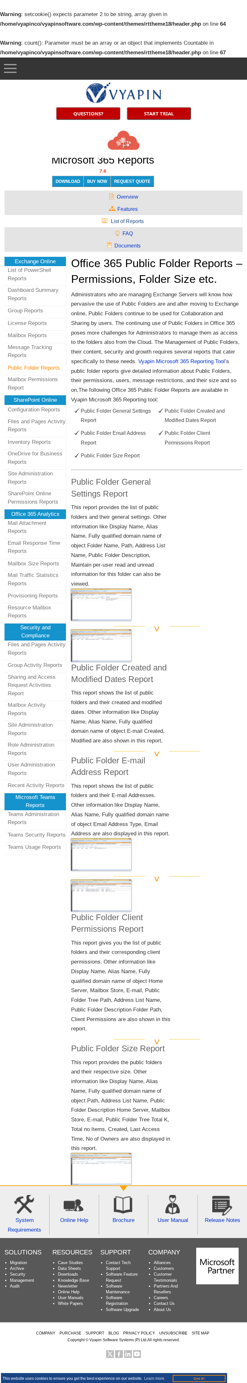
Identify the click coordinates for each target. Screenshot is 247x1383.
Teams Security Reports (37, 835)
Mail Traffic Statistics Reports (33, 579)
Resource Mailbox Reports (29, 612)
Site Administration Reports (30, 478)
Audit (15, 1286)
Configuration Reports (34, 410)
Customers (164, 1268)
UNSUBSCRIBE (173, 1333)
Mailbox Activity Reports (27, 709)
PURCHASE (70, 1333)
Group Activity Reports (35, 665)
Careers (161, 1297)
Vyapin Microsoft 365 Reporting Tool (181, 361)
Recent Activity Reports (36, 785)
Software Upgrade (122, 1309)
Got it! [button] (199, 1378)
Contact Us (164, 1303)
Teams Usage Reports (34, 847)
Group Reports (25, 311)
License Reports (27, 323)
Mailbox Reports (27, 335)
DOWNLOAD (68, 181)
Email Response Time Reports (34, 547)
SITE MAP (200, 1333)
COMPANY (45, 1333)
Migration (18, 1262)
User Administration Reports (31, 769)
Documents (127, 245)
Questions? (88, 113)
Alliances (162, 1262)
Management (22, 1280)
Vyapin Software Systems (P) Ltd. (118, 1340)
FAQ (128, 233)
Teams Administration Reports (33, 818)
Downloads (68, 1274)
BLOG (113, 1333)
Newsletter (68, 1286)
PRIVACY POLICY (139, 1333)
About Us (162, 1309)
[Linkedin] (128, 1354)
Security (17, 1274)
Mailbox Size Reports (33, 564)
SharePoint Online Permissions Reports (33, 497)
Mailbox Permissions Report (33, 383)
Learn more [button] (154, 1378)
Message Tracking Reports (30, 351)
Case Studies (70, 1262)
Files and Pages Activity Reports (37, 425)
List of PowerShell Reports (29, 274)
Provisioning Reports (33, 596)
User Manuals (71, 1297)
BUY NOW (97, 181)
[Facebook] (119, 1354)
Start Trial (159, 113)
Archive (17, 1268)
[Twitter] (110, 1354)
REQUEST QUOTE (132, 181)
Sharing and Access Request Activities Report (32, 685)
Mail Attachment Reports (27, 527)
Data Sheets (69, 1268)
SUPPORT (115, 1252)
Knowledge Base (73, 1280)
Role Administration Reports (31, 749)
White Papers (70, 1303)
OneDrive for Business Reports (35, 458)
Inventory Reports (29, 442)
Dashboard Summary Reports (33, 294)
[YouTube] (137, 1354)
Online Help (68, 1291)
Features (127, 209)
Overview (127, 197)
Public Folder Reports (34, 368)
